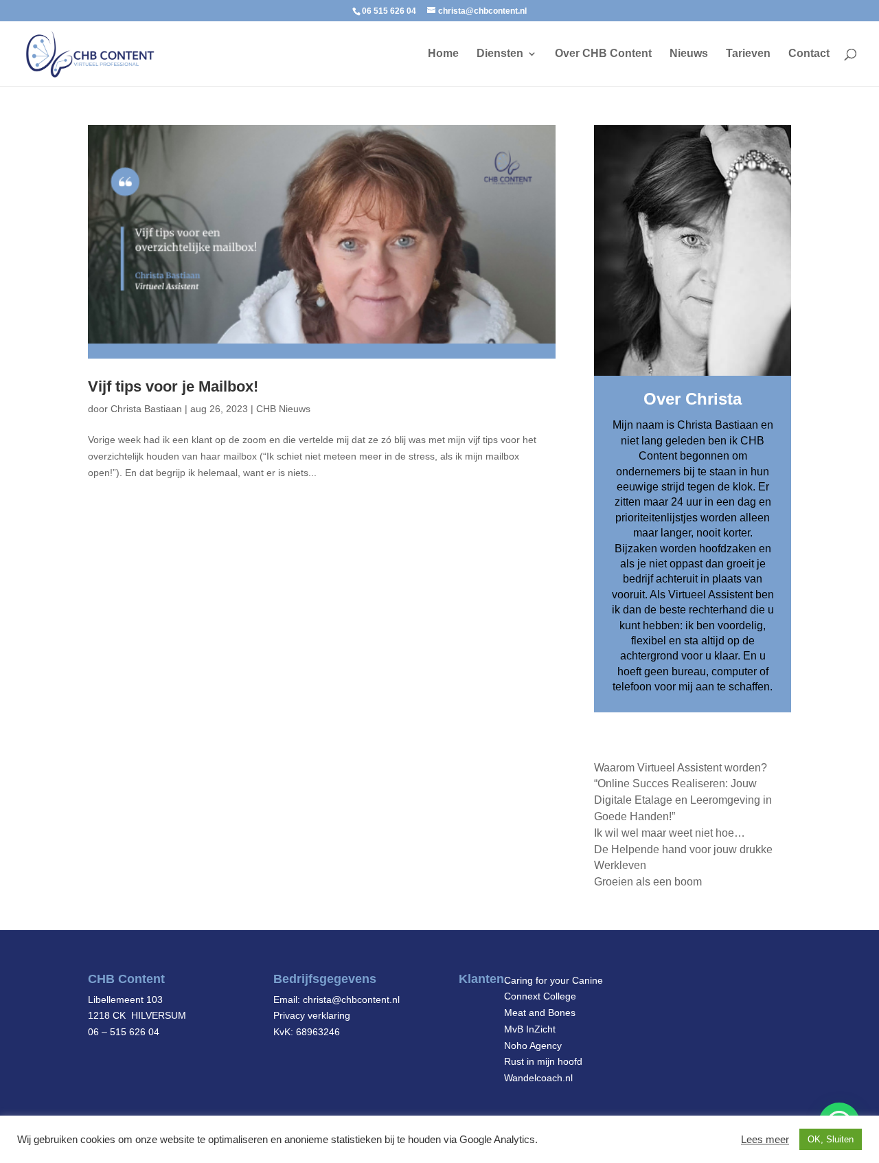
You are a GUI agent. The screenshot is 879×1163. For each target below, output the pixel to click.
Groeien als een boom (648, 882)
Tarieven (748, 54)
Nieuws (689, 54)
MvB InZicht (530, 1029)
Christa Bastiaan (146, 408)
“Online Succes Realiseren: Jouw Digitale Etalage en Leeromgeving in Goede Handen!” (683, 800)
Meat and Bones (539, 1012)
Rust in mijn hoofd (543, 1061)
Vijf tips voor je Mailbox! (173, 386)
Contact (809, 54)
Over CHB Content (603, 54)
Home (443, 54)
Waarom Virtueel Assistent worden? (680, 768)
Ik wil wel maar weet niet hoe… (669, 833)
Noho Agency (533, 1045)
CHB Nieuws (283, 408)
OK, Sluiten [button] (831, 1139)
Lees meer (765, 1139)
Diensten (500, 54)
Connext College (540, 996)
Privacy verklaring (311, 1015)
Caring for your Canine (553, 980)
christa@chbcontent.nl (351, 999)
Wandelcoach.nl (538, 1077)
